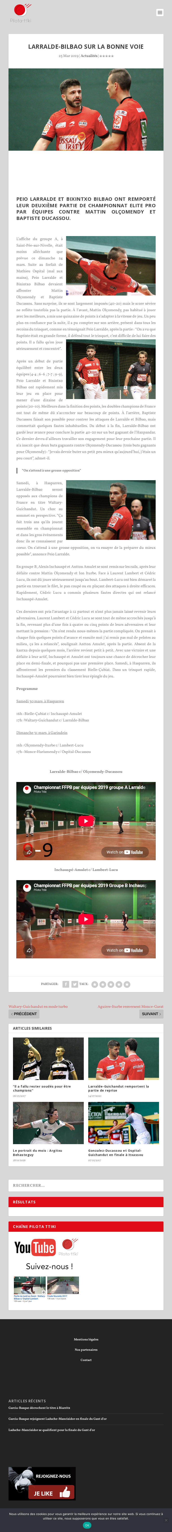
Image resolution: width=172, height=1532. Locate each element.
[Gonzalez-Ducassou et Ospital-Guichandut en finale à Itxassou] (123, 1123)
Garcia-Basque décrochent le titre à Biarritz (39, 1408)
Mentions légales (86, 1340)
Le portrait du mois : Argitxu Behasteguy (37, 1152)
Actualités (89, 56)
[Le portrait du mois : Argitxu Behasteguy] (48, 1123)
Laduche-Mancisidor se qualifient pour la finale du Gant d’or (52, 1430)
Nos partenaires (86, 1350)
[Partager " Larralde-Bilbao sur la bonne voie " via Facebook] (65, 984)
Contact (86, 1360)
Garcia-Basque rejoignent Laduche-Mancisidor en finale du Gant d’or (58, 1419)
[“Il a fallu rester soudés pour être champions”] (48, 1059)
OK (87, 1525)
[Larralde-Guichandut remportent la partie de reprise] (123, 1059)
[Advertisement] (90, 163)
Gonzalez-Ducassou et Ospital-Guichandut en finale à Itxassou (115, 1152)
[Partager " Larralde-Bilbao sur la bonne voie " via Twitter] (74, 984)
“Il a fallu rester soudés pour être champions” (42, 1088)
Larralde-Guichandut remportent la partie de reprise (118, 1088)
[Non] (166, 1520)
